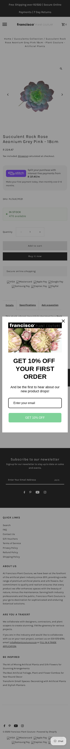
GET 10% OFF (35, 417)
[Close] (63, 321)
